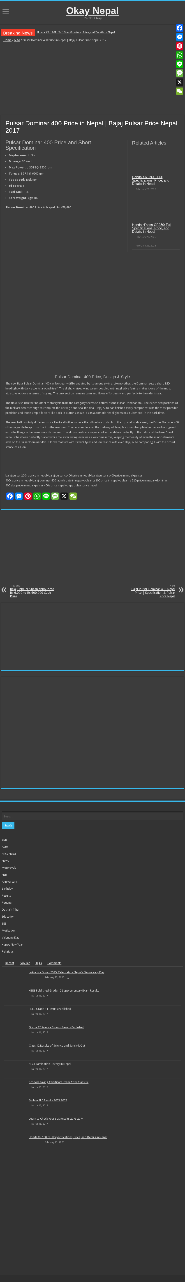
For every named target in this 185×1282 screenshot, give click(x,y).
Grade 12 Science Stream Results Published (56, 1027)
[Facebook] (179, 27)
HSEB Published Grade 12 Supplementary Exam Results (64, 990)
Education (8, 916)
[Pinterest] (179, 46)
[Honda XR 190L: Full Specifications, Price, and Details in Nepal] (15, 1143)
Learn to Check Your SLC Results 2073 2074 (56, 1118)
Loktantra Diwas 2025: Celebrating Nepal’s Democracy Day (66, 972)
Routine (7, 902)
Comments (54, 963)
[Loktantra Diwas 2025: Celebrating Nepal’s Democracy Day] (15, 978)
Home (7, 40)
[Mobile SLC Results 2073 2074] (15, 1106)
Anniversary (9, 881)
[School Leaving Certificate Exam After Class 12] (15, 1088)
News (5, 860)
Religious (8, 951)
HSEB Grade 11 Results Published (50, 1008)
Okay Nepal (92, 10)
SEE (4, 923)
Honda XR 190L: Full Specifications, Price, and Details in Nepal (76, 32)
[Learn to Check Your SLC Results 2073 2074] (15, 1124)
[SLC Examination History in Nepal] (15, 1069)
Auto (17, 40)
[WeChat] (179, 91)
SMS (4, 839)
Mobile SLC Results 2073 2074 (48, 1100)
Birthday (7, 888)
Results (6, 895)
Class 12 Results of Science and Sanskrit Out (57, 1045)
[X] (179, 82)
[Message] (179, 73)
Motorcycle (9, 867)
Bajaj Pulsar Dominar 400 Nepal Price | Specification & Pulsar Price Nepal (153, 591)
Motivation (9, 930)
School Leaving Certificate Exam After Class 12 (58, 1082)
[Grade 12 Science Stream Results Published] (15, 1033)
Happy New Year (12, 944)
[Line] (179, 64)
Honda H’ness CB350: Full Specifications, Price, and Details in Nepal (151, 228)
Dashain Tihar (11, 909)
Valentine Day (10, 937)
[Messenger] (179, 36)
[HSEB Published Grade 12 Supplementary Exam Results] (15, 996)
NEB (4, 874)
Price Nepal (9, 853)
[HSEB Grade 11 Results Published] (15, 1014)
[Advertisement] (92, 79)
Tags (38, 963)
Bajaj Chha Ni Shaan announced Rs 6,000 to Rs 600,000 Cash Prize (32, 591)
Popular (25, 963)
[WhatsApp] (179, 55)
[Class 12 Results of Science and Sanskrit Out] (15, 1051)
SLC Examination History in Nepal (50, 1064)
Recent (9, 963)
